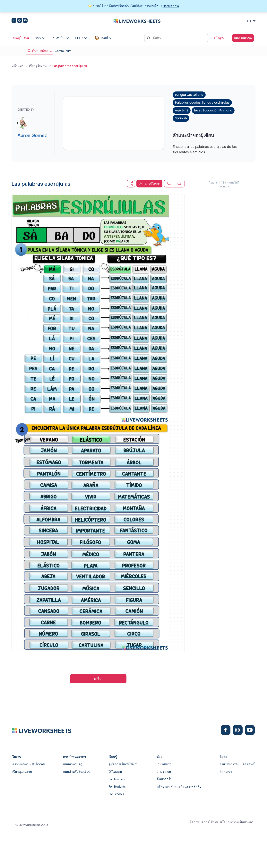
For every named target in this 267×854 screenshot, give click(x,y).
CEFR (79, 38)
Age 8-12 (181, 110)
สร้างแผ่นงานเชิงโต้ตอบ (28, 764)
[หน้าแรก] (137, 21)
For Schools (116, 794)
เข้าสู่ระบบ (221, 38)
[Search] (149, 37)
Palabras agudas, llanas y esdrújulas (202, 102)
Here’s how (171, 6)
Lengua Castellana (189, 94)
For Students (117, 786)
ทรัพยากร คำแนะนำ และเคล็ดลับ (179, 786)
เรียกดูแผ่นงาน (22, 771)
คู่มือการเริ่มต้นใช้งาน (123, 764)
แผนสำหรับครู (72, 764)
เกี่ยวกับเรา (164, 764)
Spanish (181, 118)
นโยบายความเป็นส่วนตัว (237, 822)
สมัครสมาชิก (243, 38)
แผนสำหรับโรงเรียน (76, 771)
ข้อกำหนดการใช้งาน (203, 822)
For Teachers (116, 779)
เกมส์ (104, 38)
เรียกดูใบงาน (20, 38)
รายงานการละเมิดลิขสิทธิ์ (237, 764)
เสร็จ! (98, 679)
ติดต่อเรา (226, 771)
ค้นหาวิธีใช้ (164, 779)
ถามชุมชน (164, 771)
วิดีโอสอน (115, 771)
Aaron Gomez (32, 135)
